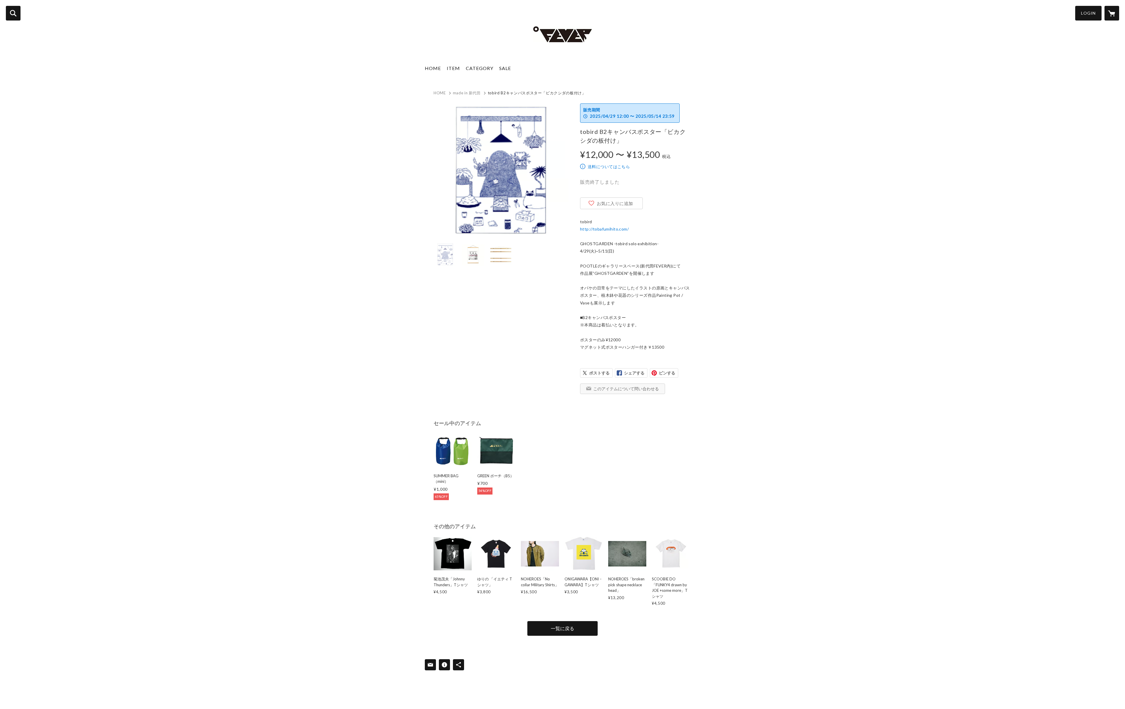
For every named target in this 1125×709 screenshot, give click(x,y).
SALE (505, 68)
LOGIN (1088, 13)
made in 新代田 (467, 93)
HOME (433, 68)
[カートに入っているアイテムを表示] (1111, 13)
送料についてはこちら (609, 166)
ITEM (453, 68)
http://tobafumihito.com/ (604, 228)
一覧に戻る (562, 628)
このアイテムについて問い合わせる (626, 388)
